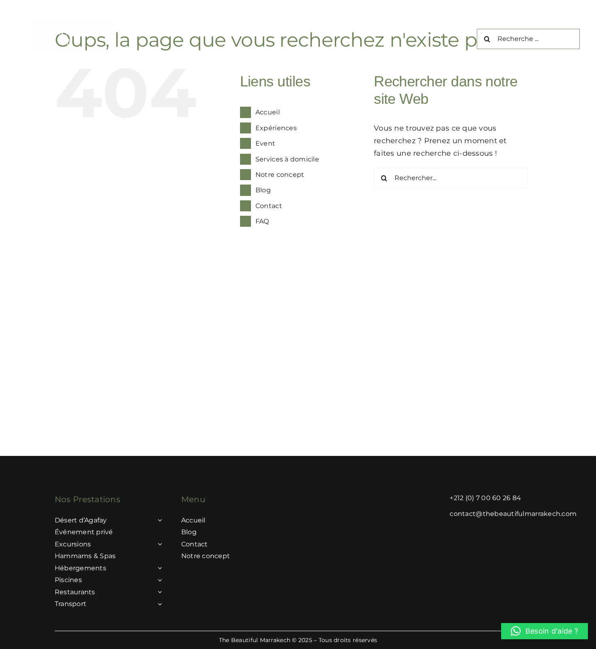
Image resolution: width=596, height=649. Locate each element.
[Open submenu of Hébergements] (158, 568)
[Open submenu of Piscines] (158, 580)
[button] (544, 631)
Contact (268, 206)
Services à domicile (287, 159)
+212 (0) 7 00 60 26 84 (485, 498)
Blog (263, 190)
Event (265, 143)
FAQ (262, 221)
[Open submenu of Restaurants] (158, 592)
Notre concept (279, 174)
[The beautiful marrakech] (73, 23)
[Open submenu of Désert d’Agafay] (158, 520)
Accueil (267, 112)
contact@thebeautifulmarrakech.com (513, 514)
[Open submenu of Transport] (158, 604)
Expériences (276, 128)
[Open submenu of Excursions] (158, 544)
